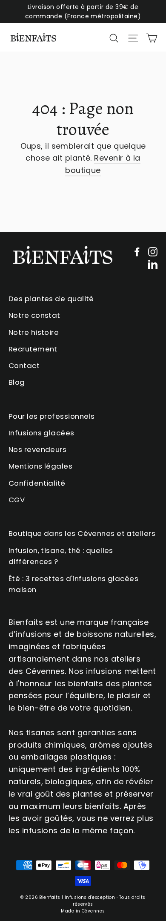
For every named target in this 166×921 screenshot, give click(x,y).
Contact (24, 365)
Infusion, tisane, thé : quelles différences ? (61, 556)
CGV (17, 500)
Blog (17, 382)
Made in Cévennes (83, 911)
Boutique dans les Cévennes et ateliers (82, 533)
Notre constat (34, 315)
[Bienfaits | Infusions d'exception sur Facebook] (137, 251)
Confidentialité (37, 483)
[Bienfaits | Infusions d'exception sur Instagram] (152, 251)
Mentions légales (40, 466)
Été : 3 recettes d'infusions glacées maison (73, 584)
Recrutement (33, 349)
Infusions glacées (41, 433)
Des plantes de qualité (51, 299)
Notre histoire (34, 332)
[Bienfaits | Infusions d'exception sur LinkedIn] (152, 264)
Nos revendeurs (37, 449)
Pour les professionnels (51, 416)
